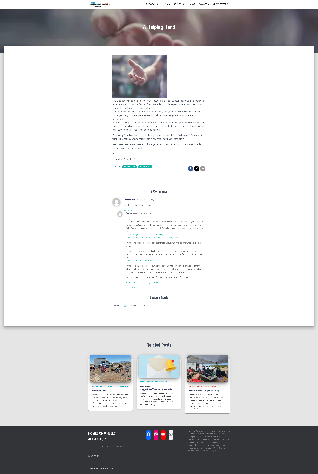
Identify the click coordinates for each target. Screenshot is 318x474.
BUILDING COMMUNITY (99, 386)
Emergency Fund (129, 166)
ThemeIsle (109, 468)
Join (166, 4)
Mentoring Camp (99, 390)
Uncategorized (145, 166)
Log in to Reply (128, 210)
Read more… (114, 406)
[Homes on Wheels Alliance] (99, 4)
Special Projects (147, 382)
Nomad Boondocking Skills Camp (204, 390)
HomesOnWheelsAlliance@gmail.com (141, 282)
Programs (152, 4)
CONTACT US (93, 456)
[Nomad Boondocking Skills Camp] (207, 368)
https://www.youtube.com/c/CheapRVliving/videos (147, 234)
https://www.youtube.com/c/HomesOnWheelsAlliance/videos (152, 238)
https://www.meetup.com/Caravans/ (141, 261)
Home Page (112, 386)
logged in (126, 306)
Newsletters (220, 4)
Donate (203, 4)
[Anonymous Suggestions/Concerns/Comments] (159, 366)
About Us (179, 4)
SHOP (192, 4)
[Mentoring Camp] (110, 368)
